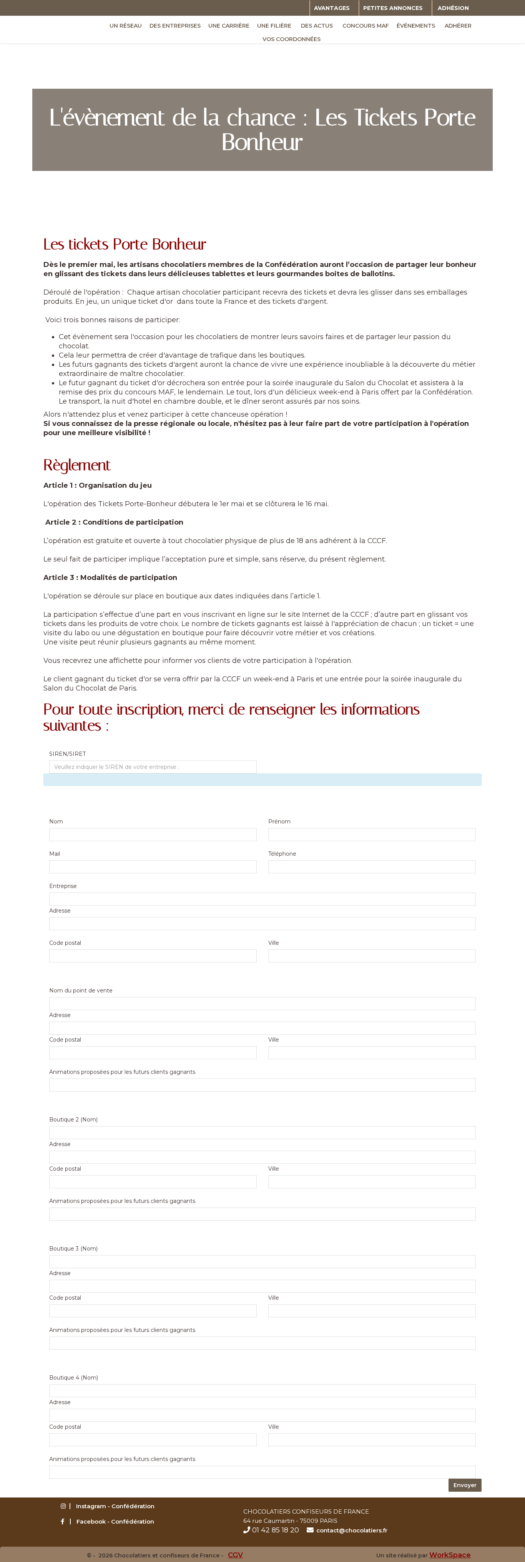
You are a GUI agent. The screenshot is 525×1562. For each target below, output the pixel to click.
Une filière (274, 25)
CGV (235, 1555)
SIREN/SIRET (67, 753)
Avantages (332, 8)
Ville (273, 942)
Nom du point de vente (81, 990)
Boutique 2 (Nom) (73, 1119)
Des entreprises (175, 25)
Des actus (317, 25)
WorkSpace (450, 1555)
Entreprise (63, 886)
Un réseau (126, 25)
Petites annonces (393, 8)
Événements (416, 25)
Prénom (279, 821)
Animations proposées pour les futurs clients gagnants (122, 1071)
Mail (54, 853)
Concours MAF (365, 25)
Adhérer (458, 25)
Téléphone (282, 853)
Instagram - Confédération (115, 1506)
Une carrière (228, 25)
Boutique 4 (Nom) (73, 1377)
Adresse (60, 910)
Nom (56, 821)
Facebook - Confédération (115, 1521)
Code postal (65, 942)
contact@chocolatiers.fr (351, 1530)
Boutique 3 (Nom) (73, 1248)
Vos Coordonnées (291, 39)
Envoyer (465, 1485)
